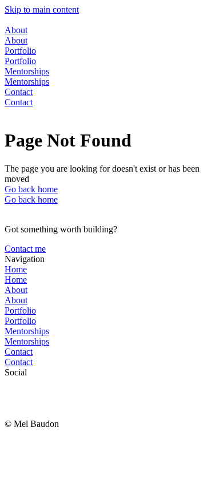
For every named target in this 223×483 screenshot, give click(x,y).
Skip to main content (42, 9)
